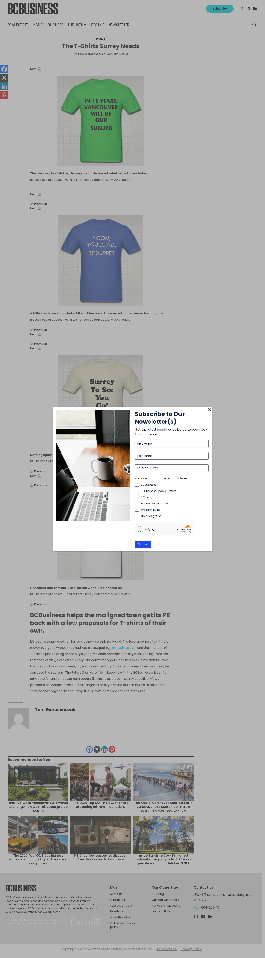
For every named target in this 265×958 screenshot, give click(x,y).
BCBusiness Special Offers (158, 491)
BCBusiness (148, 485)
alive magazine (151, 516)
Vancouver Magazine (155, 503)
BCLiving (146, 497)
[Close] (209, 410)
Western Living (151, 510)
